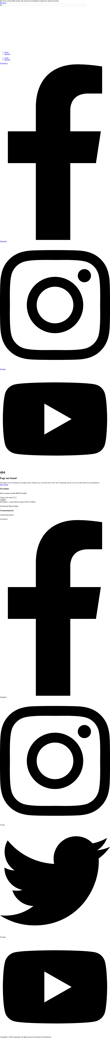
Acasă (6, 52)
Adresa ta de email (6, 497)
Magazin (7, 54)
